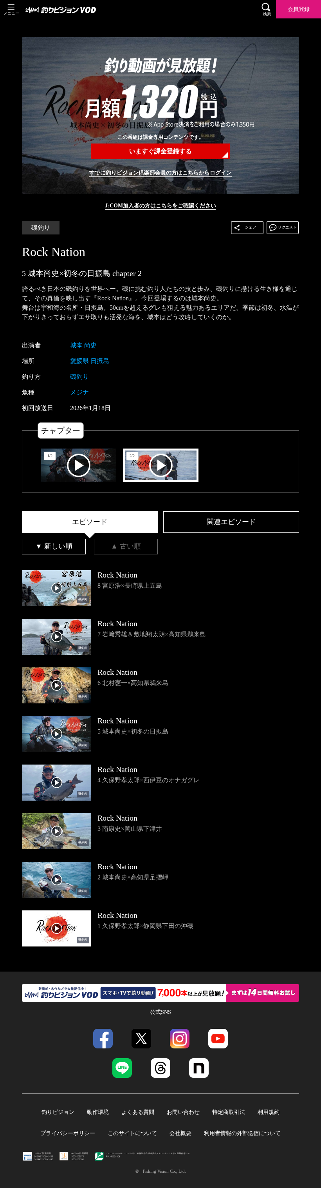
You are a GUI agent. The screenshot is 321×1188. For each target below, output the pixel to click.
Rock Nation (53, 252)
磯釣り (40, 227)
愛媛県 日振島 (89, 361)
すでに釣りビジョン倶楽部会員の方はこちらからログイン (160, 172)
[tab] (89, 522)
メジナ (79, 392)
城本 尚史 (83, 345)
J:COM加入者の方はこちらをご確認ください (160, 205)
